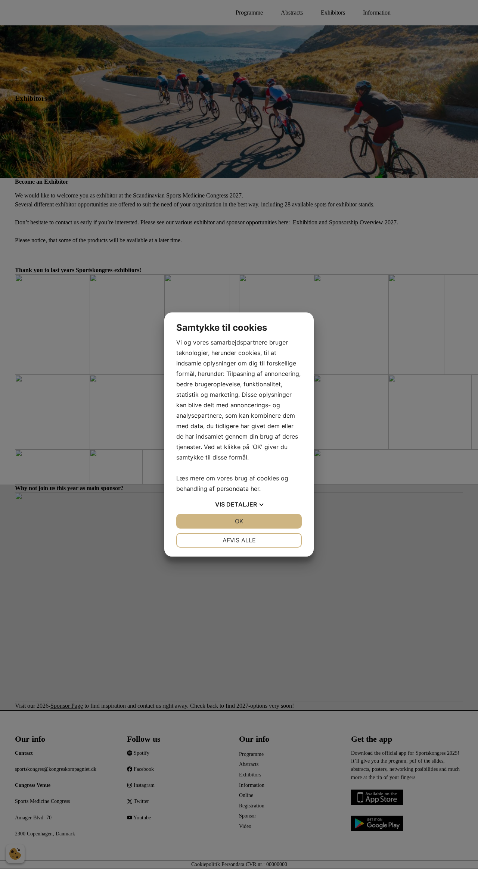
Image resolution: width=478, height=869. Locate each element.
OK (239, 521)
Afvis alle (239, 540)
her (255, 488)
